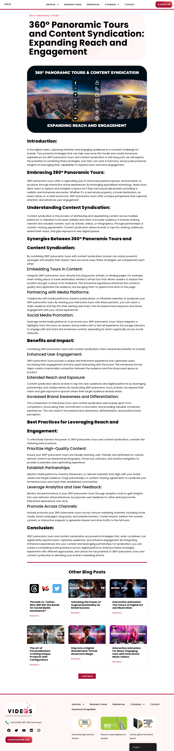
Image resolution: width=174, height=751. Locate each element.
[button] (87, 676)
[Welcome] (7, 3)
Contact (129, 4)
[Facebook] (8, 730)
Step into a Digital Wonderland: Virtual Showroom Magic (84, 651)
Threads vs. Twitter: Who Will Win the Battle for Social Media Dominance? (45, 606)
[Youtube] (23, 730)
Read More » (35, 616)
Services (50, 4)
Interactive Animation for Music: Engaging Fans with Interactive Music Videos (126, 652)
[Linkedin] (31, 730)
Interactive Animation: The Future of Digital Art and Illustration (127, 604)
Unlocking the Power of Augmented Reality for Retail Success (86, 604)
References (93, 4)
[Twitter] (16, 730)
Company (110, 4)
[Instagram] (38, 730)
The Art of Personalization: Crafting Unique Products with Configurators (40, 653)
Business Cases (73, 4)
